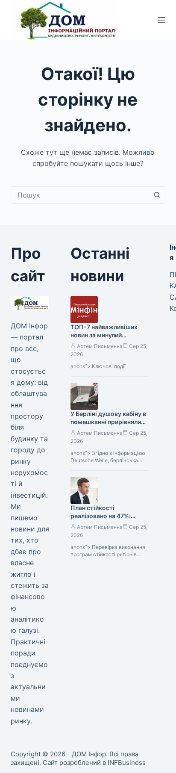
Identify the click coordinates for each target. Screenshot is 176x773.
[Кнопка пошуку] (157, 195)
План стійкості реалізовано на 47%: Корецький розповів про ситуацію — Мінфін (106, 520)
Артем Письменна (100, 346)
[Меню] (161, 20)
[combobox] (80, 195)
